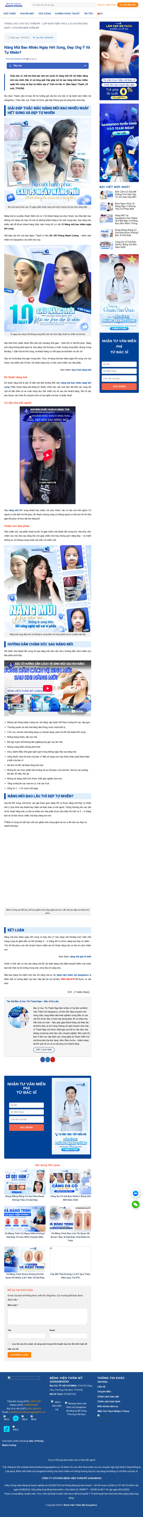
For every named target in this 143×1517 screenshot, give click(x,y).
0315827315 (70, 1394)
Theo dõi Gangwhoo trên (15, 59)
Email (52, 1330)
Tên (9, 1330)
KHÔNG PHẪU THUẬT (67, 13)
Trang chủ (11, 23)
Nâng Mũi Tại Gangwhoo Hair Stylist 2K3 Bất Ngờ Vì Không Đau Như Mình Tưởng (126, 219)
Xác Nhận (26, 1127)
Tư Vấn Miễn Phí (128, 5)
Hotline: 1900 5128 (106, 5)
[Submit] (93, 5)
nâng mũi (13, 510)
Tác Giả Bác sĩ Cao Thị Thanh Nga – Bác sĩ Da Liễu (32, 1001)
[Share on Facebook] (42, 1059)
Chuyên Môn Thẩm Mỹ (26, 28)
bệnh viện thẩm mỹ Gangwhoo (73, 975)
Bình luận (13, 1305)
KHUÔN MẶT (27, 13)
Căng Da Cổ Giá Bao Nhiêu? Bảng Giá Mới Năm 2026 (126, 244)
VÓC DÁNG (45, 13)
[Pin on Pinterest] (52, 1059)
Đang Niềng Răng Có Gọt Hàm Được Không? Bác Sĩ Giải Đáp (127, 232)
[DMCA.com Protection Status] (105, 1418)
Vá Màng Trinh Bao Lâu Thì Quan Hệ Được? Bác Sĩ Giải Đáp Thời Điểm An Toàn (70, 1237)
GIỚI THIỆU (9, 13)
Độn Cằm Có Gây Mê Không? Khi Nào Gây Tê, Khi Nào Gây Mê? (125, 194)
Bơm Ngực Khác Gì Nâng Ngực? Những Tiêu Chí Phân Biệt (125, 206)
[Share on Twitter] (47, 1059)
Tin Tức (88, 13)
